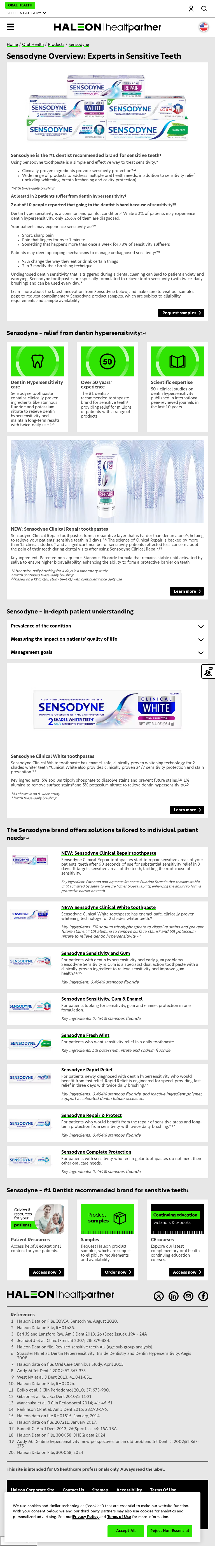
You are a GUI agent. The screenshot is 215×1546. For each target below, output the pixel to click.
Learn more (185, 592)
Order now (116, 1273)
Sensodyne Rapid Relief (87, 1070)
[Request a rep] (208, 671)
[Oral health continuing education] (177, 1217)
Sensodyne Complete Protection (96, 1152)
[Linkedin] (174, 1296)
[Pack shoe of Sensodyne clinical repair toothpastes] (107, 479)
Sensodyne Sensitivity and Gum (95, 954)
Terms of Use (119, 1517)
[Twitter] (159, 1296)
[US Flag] (203, 27)
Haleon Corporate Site (33, 1490)
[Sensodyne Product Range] (107, 106)
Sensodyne (79, 45)
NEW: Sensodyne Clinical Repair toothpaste (108, 853)
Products (56, 45)
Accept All (125, 1531)
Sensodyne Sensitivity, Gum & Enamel (101, 999)
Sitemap (100, 1490)
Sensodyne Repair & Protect (91, 1116)
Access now (45, 1273)
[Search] (205, 8)
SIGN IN (191, 9)
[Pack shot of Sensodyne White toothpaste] (107, 707)
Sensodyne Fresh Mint (85, 1036)
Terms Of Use (163, 1490)
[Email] (188, 1296)
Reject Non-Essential (169, 1531)
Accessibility (129, 1490)
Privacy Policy (86, 1517)
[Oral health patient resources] (37, 1217)
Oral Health (33, 45)
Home (12, 45)
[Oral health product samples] (107, 1217)
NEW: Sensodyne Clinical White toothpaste (108, 908)
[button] (107, 626)
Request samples (179, 313)
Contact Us (73, 1490)
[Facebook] (203, 1296)
